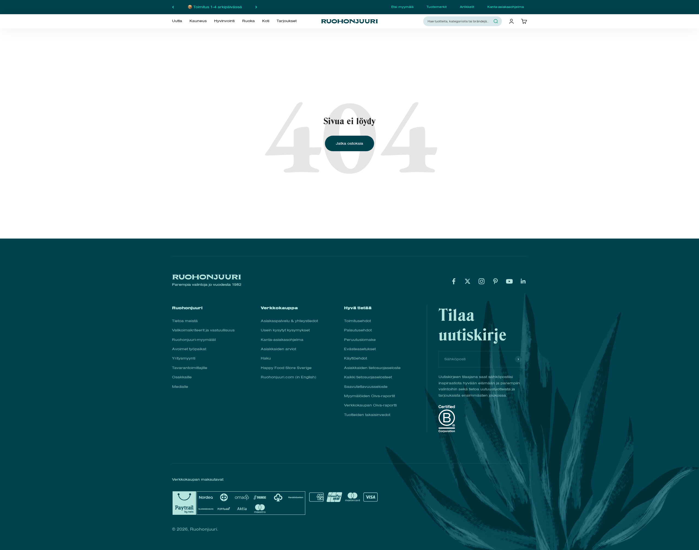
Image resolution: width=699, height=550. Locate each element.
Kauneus (198, 21)
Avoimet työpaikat (189, 349)
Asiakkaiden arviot (278, 349)
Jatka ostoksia (349, 143)
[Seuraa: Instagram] (481, 281)
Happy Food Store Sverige (286, 367)
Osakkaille (182, 377)
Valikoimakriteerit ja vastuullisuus (203, 330)
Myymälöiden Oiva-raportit (369, 396)
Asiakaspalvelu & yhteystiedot (289, 321)
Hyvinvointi (224, 21)
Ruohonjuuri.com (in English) (288, 377)
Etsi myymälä (402, 7)
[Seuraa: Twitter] (467, 281)
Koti (265, 21)
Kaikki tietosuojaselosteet (368, 377)
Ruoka (248, 21)
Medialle (180, 386)
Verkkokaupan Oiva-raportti (370, 405)
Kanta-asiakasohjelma (505, 7)
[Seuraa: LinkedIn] (523, 281)
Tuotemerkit (436, 7)
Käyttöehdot (355, 358)
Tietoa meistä (185, 321)
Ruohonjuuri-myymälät (194, 339)
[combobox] (459, 21)
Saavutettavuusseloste (365, 386)
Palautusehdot (358, 330)
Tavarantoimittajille (189, 367)
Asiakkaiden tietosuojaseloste (372, 367)
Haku (266, 358)
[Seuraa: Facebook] (453, 281)
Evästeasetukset (360, 349)
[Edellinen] (173, 7)
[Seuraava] (256, 7)
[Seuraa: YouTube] (509, 281)
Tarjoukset (287, 21)
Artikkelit (467, 7)
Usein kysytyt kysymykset (285, 330)
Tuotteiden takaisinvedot (367, 414)
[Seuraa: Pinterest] (495, 281)
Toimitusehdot (357, 321)
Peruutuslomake (360, 339)
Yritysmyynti (183, 358)
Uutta (177, 21)
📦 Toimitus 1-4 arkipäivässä (215, 7)
